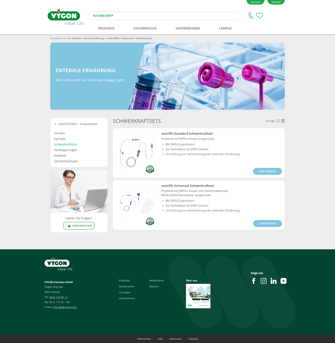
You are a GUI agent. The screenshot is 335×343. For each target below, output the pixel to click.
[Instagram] (266, 281)
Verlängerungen (65, 150)
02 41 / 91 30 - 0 (58, 297)
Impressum (175, 338)
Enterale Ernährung (94, 38)
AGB (160, 338)
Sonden (59, 133)
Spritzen (60, 139)
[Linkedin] (276, 281)
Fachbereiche (126, 286)
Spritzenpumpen (66, 161)
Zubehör (60, 155)
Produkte (76, 38)
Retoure (154, 286)
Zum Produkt (267, 171)
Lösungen (124, 292)
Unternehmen (127, 298)
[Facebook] (256, 281)
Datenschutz (144, 338)
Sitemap (193, 338)
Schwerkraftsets (65, 144)
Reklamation (156, 280)
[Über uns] (215, 296)
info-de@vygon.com (65, 307)
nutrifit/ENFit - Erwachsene (119, 38)
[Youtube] (286, 281)
